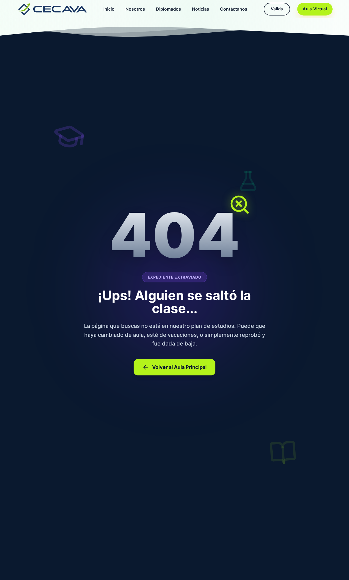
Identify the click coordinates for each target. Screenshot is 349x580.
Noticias (200, 9)
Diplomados (168, 9)
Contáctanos (233, 9)
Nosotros (135, 9)
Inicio (109, 9)
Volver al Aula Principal (179, 367)
